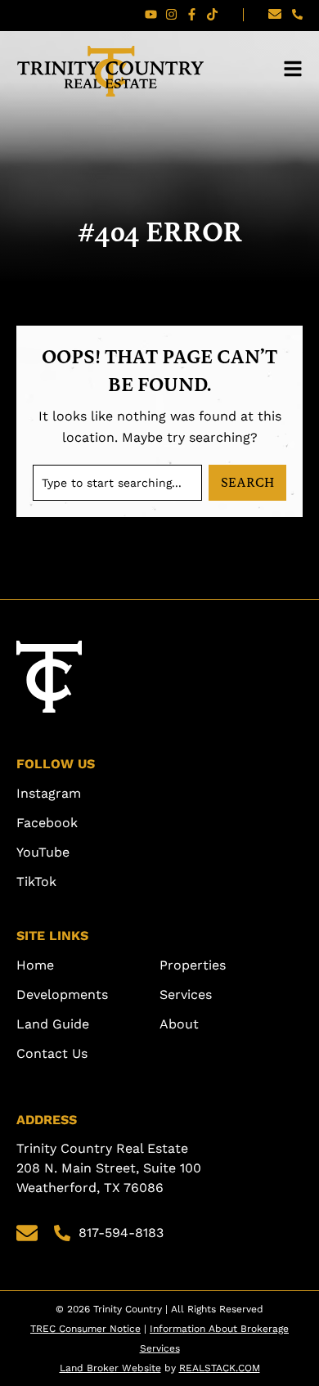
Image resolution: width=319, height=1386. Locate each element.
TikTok (36, 881)
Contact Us (52, 1053)
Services (186, 994)
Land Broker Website (110, 1368)
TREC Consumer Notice (85, 1328)
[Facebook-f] (192, 14)
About (179, 1024)
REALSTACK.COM (219, 1368)
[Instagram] (171, 14)
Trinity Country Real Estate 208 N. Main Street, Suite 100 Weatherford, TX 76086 (110, 1168)
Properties (193, 965)
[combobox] (117, 483)
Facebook (47, 822)
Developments (62, 994)
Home (35, 965)
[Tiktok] (212, 14)
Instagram (48, 793)
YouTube (43, 852)
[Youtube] (151, 14)
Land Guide (52, 1024)
